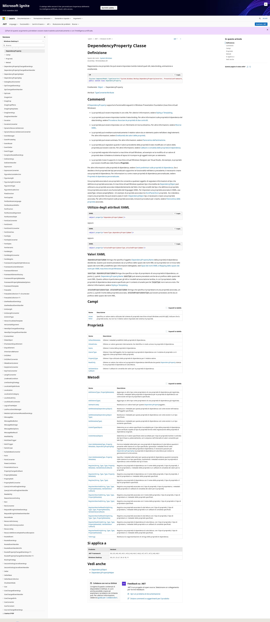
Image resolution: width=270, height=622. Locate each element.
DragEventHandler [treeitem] (10, 116)
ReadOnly (91, 362)
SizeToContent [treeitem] (9, 606)
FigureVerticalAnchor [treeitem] (11, 190)
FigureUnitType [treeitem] (9, 186)
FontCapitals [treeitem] (8, 197)
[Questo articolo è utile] (247, 66)
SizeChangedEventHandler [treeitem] (13, 594)
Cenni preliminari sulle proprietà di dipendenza (154, 167)
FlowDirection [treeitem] (9, 194)
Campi (228, 48)
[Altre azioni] (180, 39)
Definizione (230, 43)
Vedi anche (230, 59)
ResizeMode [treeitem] (8, 517)
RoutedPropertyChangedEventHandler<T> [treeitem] (19, 556)
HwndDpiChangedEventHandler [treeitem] (15, 332)
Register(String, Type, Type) (98, 480)
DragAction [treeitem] (8, 97)
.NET (96, 39)
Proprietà (229, 51)
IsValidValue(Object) (95, 436)
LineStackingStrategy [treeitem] (11, 382)
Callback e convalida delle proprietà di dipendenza (160, 148)
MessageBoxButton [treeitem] (11, 421)
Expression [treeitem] (8, 167)
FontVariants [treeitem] (8, 247)
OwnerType (92, 352)
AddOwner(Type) (94, 401)
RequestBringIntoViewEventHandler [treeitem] (17, 513)
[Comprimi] (45, 37)
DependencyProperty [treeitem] (13, 51)
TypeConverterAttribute (104, 92)
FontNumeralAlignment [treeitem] (12, 213)
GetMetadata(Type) (95, 421)
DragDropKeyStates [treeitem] (11, 109)
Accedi (265, 18)
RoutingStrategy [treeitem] (10, 560)
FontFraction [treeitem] (8, 209)
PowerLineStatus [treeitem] (10, 463)
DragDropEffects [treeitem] (10, 105)
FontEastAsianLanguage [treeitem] (12, 201)
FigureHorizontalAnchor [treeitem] (12, 174)
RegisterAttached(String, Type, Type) (101, 501)
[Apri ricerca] (260, 18)
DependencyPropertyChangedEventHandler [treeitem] (19, 70)
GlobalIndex (92, 344)
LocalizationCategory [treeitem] (11, 394)
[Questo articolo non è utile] (250, 66)
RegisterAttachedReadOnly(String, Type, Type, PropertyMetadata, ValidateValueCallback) (100, 509)
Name (90, 348)
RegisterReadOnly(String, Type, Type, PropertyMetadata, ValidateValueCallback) (101, 524)
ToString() (91, 537)
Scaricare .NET (261, 24)
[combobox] (24, 41)
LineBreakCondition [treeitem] (11, 379)
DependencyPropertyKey (125, 451)
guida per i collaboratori (107, 597)
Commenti (229, 46)
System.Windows (106, 58)
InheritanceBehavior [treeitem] (11, 352)
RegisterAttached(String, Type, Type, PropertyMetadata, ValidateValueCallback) (101, 488)
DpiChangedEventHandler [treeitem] (13, 89)
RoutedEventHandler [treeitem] (11, 544)
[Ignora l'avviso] (265, 4)
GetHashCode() (93, 405)
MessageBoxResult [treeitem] (11, 432)
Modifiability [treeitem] (8, 436)
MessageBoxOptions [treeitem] (11, 429)
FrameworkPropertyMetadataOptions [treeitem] (17, 282)
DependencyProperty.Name (143, 260)
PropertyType (93, 358)
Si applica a (230, 57)
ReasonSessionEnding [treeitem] (12, 498)
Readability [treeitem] (8, 494)
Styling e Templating (164, 113)
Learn (90, 39)
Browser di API (105, 39)
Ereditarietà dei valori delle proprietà (130, 135)
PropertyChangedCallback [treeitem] (13, 471)
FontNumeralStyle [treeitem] (10, 217)
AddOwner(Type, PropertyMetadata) (101, 392)
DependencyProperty (97, 105)
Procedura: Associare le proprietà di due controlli (128, 120)
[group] (135, 79)
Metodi (228, 54)
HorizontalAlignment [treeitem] (11, 325)
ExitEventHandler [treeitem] (10, 163)
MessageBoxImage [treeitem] (11, 425)
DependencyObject (167, 184)
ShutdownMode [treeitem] (9, 583)
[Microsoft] (4, 18)
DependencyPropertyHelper (103, 572)
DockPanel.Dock (152, 193)
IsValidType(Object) (95, 427)
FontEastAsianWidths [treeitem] (11, 205)
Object (100, 87)
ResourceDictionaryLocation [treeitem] (14, 525)
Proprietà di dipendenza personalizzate (103, 176)
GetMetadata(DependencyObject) (100, 409)
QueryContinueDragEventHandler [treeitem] (16, 490)
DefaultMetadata (94, 340)
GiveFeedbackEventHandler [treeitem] (14, 305)
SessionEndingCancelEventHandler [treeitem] (16, 567)
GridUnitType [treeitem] (9, 317)
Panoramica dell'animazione (154, 140)
